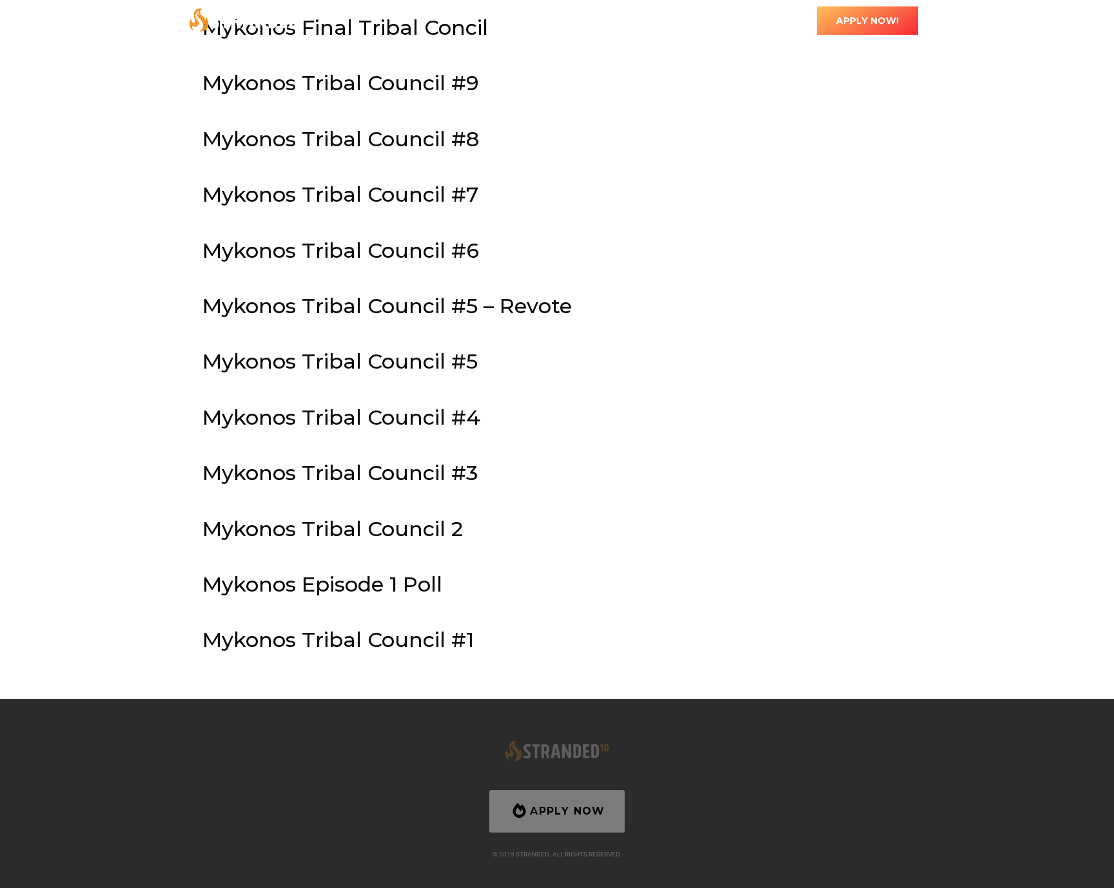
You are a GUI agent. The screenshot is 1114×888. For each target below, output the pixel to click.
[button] (564, 20)
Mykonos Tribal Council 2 (332, 528)
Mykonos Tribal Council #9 (340, 82)
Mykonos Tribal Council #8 (340, 138)
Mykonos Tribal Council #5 (340, 361)
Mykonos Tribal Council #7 (340, 194)
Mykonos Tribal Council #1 (338, 639)
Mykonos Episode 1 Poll (322, 584)
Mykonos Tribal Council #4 (341, 417)
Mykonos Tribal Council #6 (340, 250)
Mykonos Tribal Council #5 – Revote (387, 305)
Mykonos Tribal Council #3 (340, 472)
